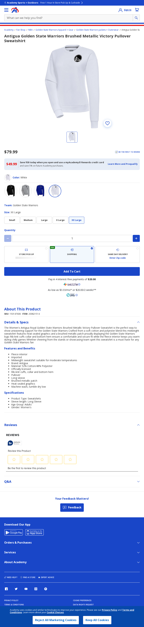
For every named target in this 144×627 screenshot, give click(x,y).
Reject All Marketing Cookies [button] (55, 620)
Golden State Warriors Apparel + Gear (54, 30)
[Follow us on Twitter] (16, 589)
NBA (30, 30)
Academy (9, 30)
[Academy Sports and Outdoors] (15, 10)
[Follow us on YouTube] (26, 589)
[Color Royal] (40, 191)
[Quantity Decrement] (7, 238)
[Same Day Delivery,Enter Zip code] (118, 254)
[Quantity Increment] (136, 238)
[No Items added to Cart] (137, 10)
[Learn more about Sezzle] (72, 284)
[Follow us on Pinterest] (46, 589)
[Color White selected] (55, 191)
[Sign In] (120, 10)
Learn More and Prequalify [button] (123, 163)
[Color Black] (10, 191)
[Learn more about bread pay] (72, 295)
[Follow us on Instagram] (36, 589)
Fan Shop (20, 30)
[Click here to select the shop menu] (6, 10)
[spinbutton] (72, 238)
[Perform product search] (136, 17)
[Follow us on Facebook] (6, 589)
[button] (123, 164)
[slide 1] (72, 137)
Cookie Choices (55, 612)
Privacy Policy (109, 609)
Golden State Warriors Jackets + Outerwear (97, 30)
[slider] (72, 87)
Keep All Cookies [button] (97, 620)
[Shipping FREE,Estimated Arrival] (72, 254)
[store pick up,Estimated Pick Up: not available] (26, 254)
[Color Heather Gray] (25, 191)
